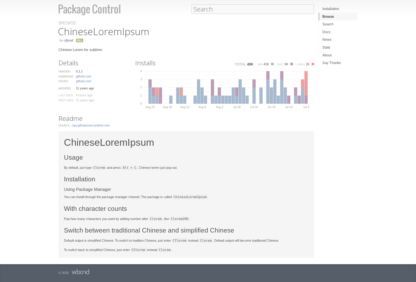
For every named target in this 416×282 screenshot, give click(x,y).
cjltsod (68, 40)
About (327, 55)
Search (327, 24)
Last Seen (65, 95)
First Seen (66, 100)
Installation (330, 9)
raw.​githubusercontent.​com (91, 125)
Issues (63, 81)
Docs (326, 32)
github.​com (83, 76)
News (326, 39)
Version (64, 71)
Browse (328, 16)
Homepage (65, 76)
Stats (326, 47)
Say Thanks (331, 63)
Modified (64, 88)
